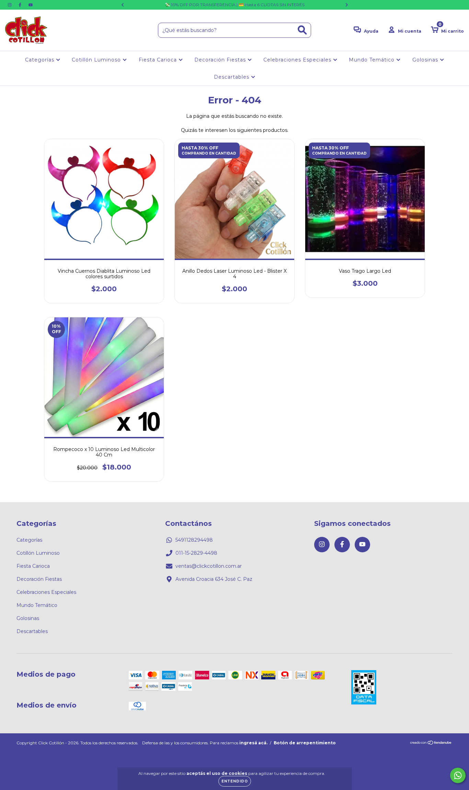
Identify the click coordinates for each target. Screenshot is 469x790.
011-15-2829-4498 (196, 553)
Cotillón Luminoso (97, 60)
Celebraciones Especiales (298, 60)
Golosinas (426, 60)
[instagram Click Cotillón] (10, 5)
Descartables (232, 77)
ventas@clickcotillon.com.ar (208, 566)
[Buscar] (302, 30)
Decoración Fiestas (221, 60)
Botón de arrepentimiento (305, 742)
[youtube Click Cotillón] (30, 5)
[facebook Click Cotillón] (20, 5)
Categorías (40, 60)
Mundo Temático (372, 60)
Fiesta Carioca (159, 60)
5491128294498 (194, 540)
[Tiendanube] (431, 743)
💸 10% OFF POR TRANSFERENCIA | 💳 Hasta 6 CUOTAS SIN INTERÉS (235, 4)
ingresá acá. (253, 742)
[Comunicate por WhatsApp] (458, 775)
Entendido (234, 781)
